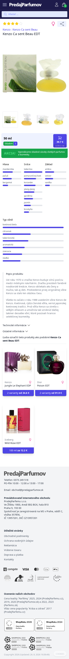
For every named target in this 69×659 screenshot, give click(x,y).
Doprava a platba (13, 554)
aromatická (8, 244)
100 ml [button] (18, 450)
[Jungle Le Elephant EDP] (18, 362)
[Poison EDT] (51, 362)
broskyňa (28, 209)
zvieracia (7, 251)
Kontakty (9, 559)
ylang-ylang (29, 189)
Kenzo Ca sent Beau (25, 29)
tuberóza (28, 169)
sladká (6, 258)
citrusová (7, 231)
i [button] (15, 143)
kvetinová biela (10, 224)
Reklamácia (10, 545)
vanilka (48, 182)
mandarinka (8, 169)
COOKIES (60, 654)
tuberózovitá (8, 237)
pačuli (5, 175)
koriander (28, 182)
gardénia (28, 195)
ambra (48, 169)
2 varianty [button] (18, 392)
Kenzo (7, 29)
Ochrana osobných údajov (18, 540)
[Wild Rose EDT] (18, 420)
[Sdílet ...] (62, 24)
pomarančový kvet (32, 175)
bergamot (7, 182)
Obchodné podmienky (16, 536)
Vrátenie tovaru (12, 550)
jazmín (27, 202)
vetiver (48, 175)
